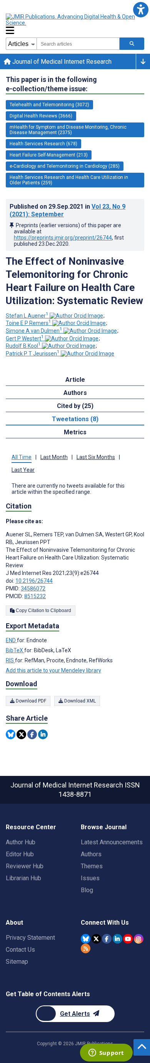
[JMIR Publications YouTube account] (128, 939)
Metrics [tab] (75, 432)
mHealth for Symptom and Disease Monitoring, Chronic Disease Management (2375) (68, 129)
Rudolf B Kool (23, 346)
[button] (140, 9)
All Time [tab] (22, 457)
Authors (91, 854)
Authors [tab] (75, 392)
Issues (90, 878)
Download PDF (30, 701)
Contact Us (20, 949)
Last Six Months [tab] (96, 457)
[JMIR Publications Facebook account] (107, 939)
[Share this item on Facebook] (32, 734)
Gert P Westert (25, 338)
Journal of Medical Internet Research (61, 61)
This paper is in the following (51, 84)
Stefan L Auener (27, 316)
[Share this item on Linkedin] (43, 734)
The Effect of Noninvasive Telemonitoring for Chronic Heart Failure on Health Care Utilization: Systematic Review (74, 280)
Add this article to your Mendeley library (53, 670)
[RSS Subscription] (85, 948)
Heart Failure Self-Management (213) (49, 155)
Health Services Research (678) (43, 143)
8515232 (35, 596)
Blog (87, 890)
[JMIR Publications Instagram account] (138, 939)
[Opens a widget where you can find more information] (106, 1053)
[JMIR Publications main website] (71, 20)
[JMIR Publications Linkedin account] (117, 939)
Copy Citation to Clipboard (43, 610)
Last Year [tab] (23, 470)
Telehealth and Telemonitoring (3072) (49, 104)
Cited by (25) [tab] (75, 406)
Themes (92, 866)
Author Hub (20, 842)
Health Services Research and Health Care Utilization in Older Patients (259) (69, 180)
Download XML (79, 701)
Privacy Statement (30, 937)
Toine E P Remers (28, 323)
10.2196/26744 (34, 581)
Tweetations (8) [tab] (75, 419)
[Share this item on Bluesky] (10, 734)
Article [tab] (75, 379)
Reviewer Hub (24, 866)
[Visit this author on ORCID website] (76, 316)
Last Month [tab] (54, 457)
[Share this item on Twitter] (21, 734)
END (11, 640)
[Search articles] (132, 43)
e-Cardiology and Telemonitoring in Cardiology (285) (65, 166)
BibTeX (15, 650)
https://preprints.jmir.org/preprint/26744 (63, 238)
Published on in (67, 210)
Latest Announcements (112, 842)
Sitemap (17, 961)
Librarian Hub (23, 878)
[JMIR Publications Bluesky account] (85, 939)
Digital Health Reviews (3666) (41, 116)
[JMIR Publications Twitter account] (96, 939)
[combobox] (78, 43)
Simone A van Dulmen (34, 331)
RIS (10, 660)
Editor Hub (20, 854)
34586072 (33, 588)
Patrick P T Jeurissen (33, 353)
